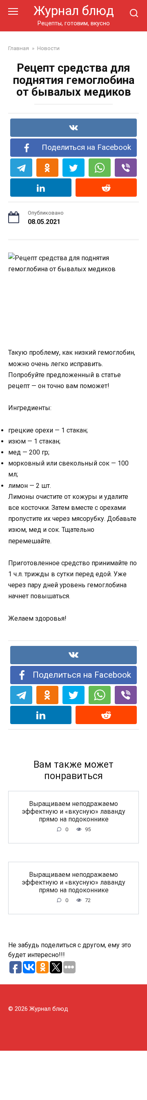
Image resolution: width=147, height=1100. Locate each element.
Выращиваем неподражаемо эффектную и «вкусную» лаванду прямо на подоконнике (73, 811)
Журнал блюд (73, 10)
